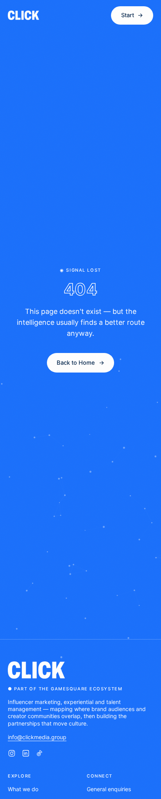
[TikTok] (40, 753)
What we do (23, 789)
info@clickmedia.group (37, 737)
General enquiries (109, 789)
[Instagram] (12, 753)
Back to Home (80, 362)
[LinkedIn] (26, 753)
